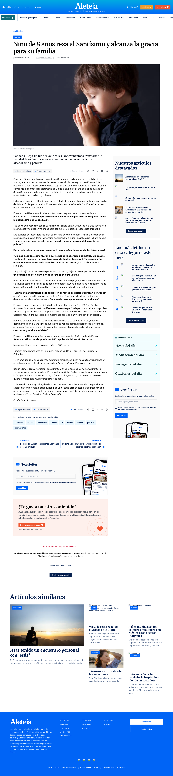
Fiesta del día (125, 346)
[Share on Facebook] (88, 171)
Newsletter (86, 725)
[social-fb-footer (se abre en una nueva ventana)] (84, 759)
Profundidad (70, 17)
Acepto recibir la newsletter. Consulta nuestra (47, 482)
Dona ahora (161, 7)
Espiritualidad (85, 17)
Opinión (57, 17)
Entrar (68, 565)
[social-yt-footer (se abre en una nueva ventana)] (79, 759)
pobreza (90, 422)
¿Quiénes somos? (85, 768)
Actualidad (133, 17)
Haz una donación (69, 768)
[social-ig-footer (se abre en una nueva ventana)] (94, 759)
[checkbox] (16, 482)
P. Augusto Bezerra (44, 57)
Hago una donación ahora (30, 525)
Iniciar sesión (134, 7)
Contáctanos (109, 768)
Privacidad (120, 768)
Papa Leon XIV (148, 17)
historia (134, 608)
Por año (107, 725)
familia (54, 422)
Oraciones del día (128, 374)
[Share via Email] (102, 171)
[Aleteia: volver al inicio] (86, 6)
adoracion (19, 422)
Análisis (45, 17)
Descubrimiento (102, 17)
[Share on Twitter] (98, 171)
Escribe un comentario (61, 575)
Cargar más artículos (136, 231)
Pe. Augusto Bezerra (27, 400)
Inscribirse (22, 488)
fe (62, 422)
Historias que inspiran (28, 17)
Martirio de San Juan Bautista (94, 11)
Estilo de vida (119, 17)
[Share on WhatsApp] (107, 171)
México (162, 17)
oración (80, 422)
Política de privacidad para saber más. (62, 482)
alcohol (30, 422)
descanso (95, 652)
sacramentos (20, 428)
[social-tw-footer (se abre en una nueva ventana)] (89, 759)
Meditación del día (129, 355)
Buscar (39, 7)
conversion (42, 422)
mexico (70, 422)
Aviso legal (98, 768)
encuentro (17, 608)
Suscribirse (146, 722)
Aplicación (86, 728)
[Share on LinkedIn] (93, 171)
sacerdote (135, 655)
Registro (145, 7)
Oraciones (6, 17)
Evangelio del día (128, 364)
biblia (94, 608)
